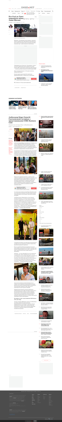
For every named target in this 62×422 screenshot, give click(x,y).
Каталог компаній (39, 8)
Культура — (10, 126)
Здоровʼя (48, 13)
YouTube (44, 398)
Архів (32, 402)
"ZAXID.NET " (10, 396)
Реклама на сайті (50, 401)
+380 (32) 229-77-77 (13, 404)
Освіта (19, 13)
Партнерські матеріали (18, 313)
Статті (13, 8)
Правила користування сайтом (50, 403)
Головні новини (17, 87)
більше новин (46, 360)
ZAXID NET (27, 8)
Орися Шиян (11, 28)
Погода (40, 205)
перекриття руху (23, 87)
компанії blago (21, 143)
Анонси (33, 398)
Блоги (15, 8)
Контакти (50, 399)
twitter (44, 8)
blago (28, 313)
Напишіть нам (50, 400)
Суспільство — (11, 22)
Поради (23, 13)
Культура (43, 13)
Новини (10, 8)
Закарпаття (33, 11)
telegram (47, 8)
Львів (12, 11)
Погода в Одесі (41, 223)
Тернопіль (23, 11)
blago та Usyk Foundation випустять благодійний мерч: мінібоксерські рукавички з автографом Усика (11, 150)
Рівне (42, 11)
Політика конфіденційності (51, 404)
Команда (50, 398)
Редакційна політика (50, 397)
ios (51, 8)
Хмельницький (47, 11)
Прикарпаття (17, 11)
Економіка (14, 13)
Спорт (39, 13)
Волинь (28, 11)
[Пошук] (52, 11)
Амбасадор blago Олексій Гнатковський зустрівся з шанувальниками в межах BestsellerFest (11, 142)
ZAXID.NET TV (19, 8)
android (50, 8)
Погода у (41, 206)
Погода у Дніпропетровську (48, 223)
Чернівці (38, 11)
